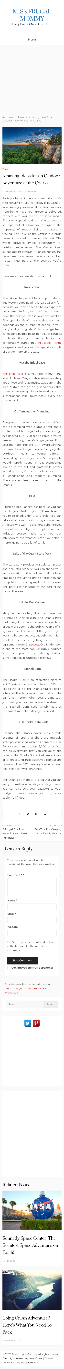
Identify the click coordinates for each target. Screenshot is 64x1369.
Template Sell (29, 1362)
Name (12, 900)
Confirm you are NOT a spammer (32, 967)
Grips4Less (32, 644)
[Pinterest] (36, 1023)
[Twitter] (28, 1023)
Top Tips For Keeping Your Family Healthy (48, 831)
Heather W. (31, 191)
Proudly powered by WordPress (22, 1358)
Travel (5, 169)
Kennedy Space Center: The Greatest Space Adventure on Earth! (30, 1245)
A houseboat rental (48, 342)
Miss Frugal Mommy (32, 15)
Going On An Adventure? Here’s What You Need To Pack (27, 1325)
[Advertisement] (32, 79)
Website (12, 926)
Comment (14, 875)
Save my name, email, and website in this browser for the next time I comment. (31, 946)
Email (11, 913)
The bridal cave (13, 373)
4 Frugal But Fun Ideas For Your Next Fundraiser (14, 833)
